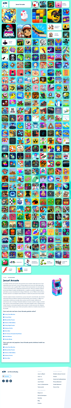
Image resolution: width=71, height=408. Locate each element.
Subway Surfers (9, 328)
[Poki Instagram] (7, 381)
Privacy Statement (57, 381)
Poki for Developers (42, 395)
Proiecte (39, 403)
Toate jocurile (41, 387)
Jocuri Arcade (11, 277)
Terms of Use (56, 387)
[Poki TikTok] (3, 381)
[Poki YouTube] (10, 381)
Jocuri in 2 (40, 379)
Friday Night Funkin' (10, 325)
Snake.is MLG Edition (10, 322)
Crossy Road (8, 317)
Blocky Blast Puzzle (10, 319)
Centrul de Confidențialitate (59, 379)
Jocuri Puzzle (41, 381)
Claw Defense (8, 336)
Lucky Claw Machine (10, 314)
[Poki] (5, 3)
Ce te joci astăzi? (6, 6)
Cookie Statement (57, 384)
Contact (55, 376)
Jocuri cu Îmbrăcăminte (43, 384)
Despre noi (40, 392)
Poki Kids (40, 398)
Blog (39, 400)
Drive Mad (7, 331)
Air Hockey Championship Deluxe (13, 333)
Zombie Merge (8, 339)
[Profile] (3, 6)
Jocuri (4, 277)
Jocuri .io (40, 376)
